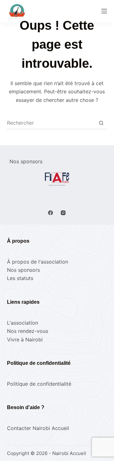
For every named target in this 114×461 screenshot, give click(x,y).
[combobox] (51, 122)
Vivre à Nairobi (25, 339)
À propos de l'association (37, 262)
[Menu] (104, 11)
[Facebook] (50, 212)
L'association (22, 323)
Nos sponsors (23, 270)
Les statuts (20, 278)
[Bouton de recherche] (101, 123)
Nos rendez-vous (27, 331)
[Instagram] (63, 212)
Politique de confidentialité (39, 384)
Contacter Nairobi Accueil (38, 428)
